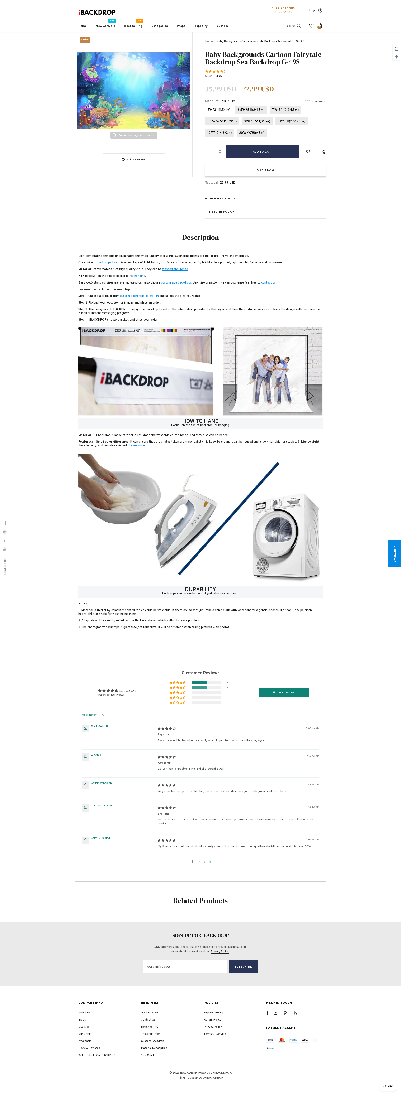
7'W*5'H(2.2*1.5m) (285, 110)
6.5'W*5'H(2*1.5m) (251, 110)
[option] (133, 90)
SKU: (208, 76)
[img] (167, 729)
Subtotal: (212, 183)
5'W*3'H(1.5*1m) (218, 110)
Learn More (137, 446)
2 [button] (199, 861)
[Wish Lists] (307, 151)
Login (312, 10)
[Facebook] (270, 1013)
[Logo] (97, 12)
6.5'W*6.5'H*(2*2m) (222, 121)
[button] (214, 71)
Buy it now (265, 170)
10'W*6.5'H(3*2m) (257, 121)
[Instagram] (278, 1013)
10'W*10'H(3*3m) (219, 133)
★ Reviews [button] (394, 554)
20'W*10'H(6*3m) (251, 133)
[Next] (184, 91)
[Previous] (83, 91)
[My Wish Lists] (311, 27)
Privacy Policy (220, 951)
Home (209, 41)
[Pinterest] (287, 1013)
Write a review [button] (284, 693)
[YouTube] (297, 1013)
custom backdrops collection (139, 296)
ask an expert (136, 159)
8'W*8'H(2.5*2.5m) (291, 121)
